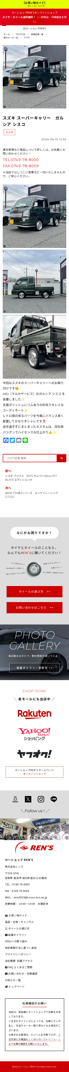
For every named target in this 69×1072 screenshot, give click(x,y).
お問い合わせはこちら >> (34, 607)
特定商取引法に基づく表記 (21, 948)
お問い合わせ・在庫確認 (22, 973)
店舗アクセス (25, 961)
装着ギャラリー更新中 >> (35, 668)
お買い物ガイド (17, 915)
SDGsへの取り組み (16, 941)
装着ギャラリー (17, 935)
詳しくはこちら (35, 6)
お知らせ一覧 (13, 980)
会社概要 (10, 961)
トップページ (16, 986)
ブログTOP (20, 34)
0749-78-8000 (25, 160)
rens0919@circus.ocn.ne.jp (30, 897)
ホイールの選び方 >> (34, 591)
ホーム (7, 34)
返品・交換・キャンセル (19, 922)
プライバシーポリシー (18, 954)
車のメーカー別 (11, 37)
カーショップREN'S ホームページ (34, 770)
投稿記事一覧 (37, 34)
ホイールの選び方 (18, 928)
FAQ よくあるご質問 (20, 967)
